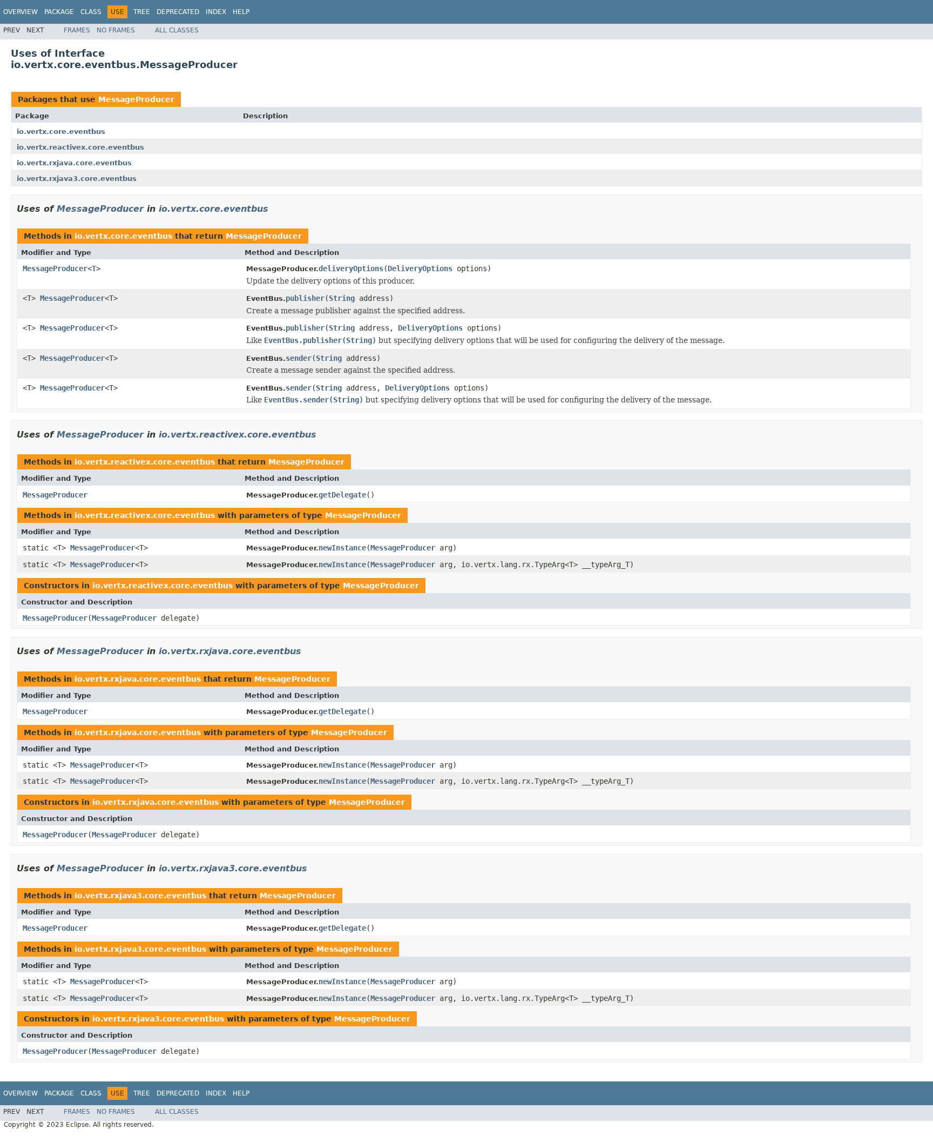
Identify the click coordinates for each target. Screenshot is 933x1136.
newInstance (342, 547)
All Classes (177, 30)
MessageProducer (136, 99)
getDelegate (342, 494)
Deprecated (178, 12)
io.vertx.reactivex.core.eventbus (80, 147)
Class (91, 12)
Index (216, 12)
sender (299, 358)
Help (241, 12)
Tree (141, 12)
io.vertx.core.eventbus (61, 131)
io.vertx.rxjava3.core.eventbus (77, 178)
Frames (77, 30)
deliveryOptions (351, 268)
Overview (20, 12)
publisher (305, 298)
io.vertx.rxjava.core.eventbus (74, 163)
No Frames (116, 30)
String (342, 298)
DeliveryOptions (420, 268)
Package (59, 12)
